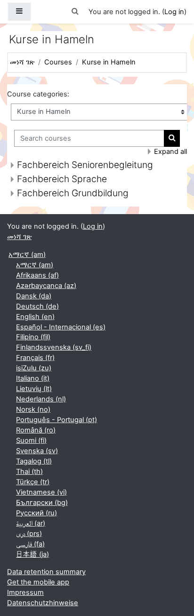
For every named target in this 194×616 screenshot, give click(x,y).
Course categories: (38, 94)
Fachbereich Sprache (62, 178)
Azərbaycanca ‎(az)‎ (46, 285)
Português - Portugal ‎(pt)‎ (56, 420)
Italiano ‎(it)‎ (32, 378)
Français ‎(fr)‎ (35, 357)
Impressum (25, 592)
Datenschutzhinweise (42, 603)
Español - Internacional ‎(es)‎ (60, 327)
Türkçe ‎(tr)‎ (32, 482)
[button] (75, 11)
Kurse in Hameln (109, 62)
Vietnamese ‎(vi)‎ (41, 492)
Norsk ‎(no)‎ (33, 409)
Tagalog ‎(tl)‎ (34, 461)
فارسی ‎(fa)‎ (30, 544)
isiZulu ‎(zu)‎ (33, 368)
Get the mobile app (38, 582)
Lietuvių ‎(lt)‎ (34, 388)
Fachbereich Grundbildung (73, 193)
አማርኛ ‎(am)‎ (27, 254)
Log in (174, 12)
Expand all (170, 151)
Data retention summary (46, 572)
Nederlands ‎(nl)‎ (41, 399)
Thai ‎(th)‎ (29, 471)
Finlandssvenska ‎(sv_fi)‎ (53, 347)
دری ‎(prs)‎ (29, 533)
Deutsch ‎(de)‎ (37, 306)
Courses (58, 62)
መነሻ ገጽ (22, 62)
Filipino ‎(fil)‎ (33, 337)
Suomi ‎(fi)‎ (31, 440)
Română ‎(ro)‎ (36, 430)
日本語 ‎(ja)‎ (32, 554)
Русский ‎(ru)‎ (36, 513)
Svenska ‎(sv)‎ (37, 451)
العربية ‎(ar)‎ (30, 523)
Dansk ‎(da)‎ (33, 296)
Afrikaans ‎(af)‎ (37, 275)
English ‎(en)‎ (35, 316)
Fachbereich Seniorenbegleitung (85, 164)
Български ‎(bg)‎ (42, 502)
